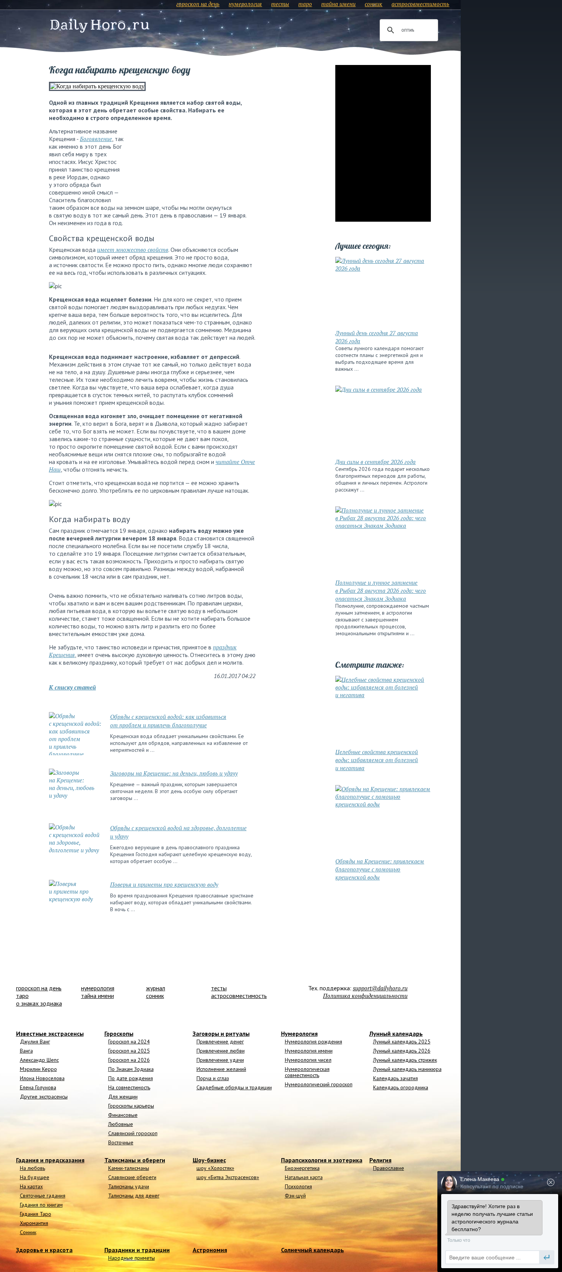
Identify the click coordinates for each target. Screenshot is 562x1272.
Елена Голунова (38, 1087)
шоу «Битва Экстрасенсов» (228, 1177)
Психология (298, 1186)
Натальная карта (304, 1177)
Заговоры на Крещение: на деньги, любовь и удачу (174, 773)
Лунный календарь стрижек (405, 1059)
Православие (388, 1168)
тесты (280, 4)
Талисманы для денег (133, 1195)
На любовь (32, 1168)
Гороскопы (118, 1033)
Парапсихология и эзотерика (321, 1160)
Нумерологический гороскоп (318, 1084)
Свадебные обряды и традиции (234, 1087)
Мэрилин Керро (38, 1069)
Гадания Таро (35, 1213)
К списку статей (72, 687)
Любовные (120, 1124)
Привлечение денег (220, 1041)
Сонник (28, 1232)
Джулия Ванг (35, 1041)
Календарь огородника (400, 1087)
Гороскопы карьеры (131, 1105)
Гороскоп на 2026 (129, 1059)
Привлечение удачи (220, 1059)
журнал (155, 988)
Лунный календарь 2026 (401, 1050)
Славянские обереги (132, 1177)
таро (305, 4)
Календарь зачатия (395, 1078)
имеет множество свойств (132, 249)
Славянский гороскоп (133, 1133)
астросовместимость (420, 4)
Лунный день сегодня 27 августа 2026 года (376, 337)
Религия (380, 1160)
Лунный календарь (396, 1033)
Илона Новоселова (42, 1078)
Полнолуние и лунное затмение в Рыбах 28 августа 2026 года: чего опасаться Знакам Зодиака (380, 590)
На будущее (34, 1177)
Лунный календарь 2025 (401, 1041)
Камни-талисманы (128, 1168)
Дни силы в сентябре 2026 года (375, 462)
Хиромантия (34, 1223)
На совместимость (129, 1087)
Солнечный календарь (312, 1249)
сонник (373, 4)
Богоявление (96, 139)
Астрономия (210, 1249)
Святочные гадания (42, 1195)
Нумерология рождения (313, 1041)
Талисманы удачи (128, 1186)
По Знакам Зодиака (131, 1069)
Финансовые (123, 1114)
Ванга (26, 1050)
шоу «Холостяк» (215, 1168)
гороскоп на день (197, 4)
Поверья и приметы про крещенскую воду (164, 884)
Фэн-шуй (295, 1195)
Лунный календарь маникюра (407, 1069)
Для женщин (123, 1096)
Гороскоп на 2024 (129, 1041)
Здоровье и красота (44, 1249)
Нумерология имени (309, 1050)
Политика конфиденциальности (365, 995)
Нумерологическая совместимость (307, 1072)
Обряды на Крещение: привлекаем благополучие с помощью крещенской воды (379, 869)
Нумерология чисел (308, 1059)
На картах (31, 1186)
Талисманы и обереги (134, 1160)
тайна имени (338, 4)
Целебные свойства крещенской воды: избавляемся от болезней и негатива (376, 760)
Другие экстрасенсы (44, 1096)
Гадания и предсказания (50, 1160)
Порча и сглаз (213, 1078)
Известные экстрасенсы (50, 1033)
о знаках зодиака (39, 1003)
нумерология (245, 4)
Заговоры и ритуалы (221, 1033)
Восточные (120, 1142)
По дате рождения (130, 1078)
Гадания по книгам (41, 1204)
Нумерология (299, 1033)
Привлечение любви (221, 1050)
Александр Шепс (39, 1059)
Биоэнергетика (302, 1168)
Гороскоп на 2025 (129, 1050)
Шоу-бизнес (209, 1160)
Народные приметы (131, 1257)
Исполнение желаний (221, 1069)
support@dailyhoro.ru (380, 988)
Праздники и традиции (137, 1249)
